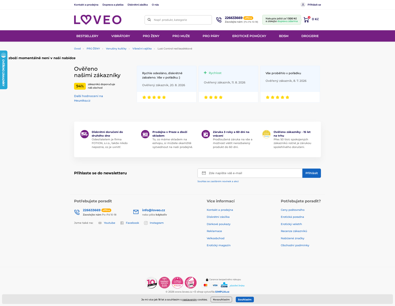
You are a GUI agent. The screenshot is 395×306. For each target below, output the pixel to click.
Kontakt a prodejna (86, 4)
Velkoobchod (215, 238)
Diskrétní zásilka (138, 4)
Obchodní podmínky (295, 245)
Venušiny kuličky (116, 48)
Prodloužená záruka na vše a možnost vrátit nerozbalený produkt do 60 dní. (232, 143)
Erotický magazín (219, 245)
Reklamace (214, 231)
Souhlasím (245, 299)
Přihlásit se (314, 4)
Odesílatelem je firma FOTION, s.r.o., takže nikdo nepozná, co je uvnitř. (110, 143)
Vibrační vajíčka (142, 48)
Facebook (132, 222)
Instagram (157, 222)
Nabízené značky (292, 238)
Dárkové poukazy (218, 224)
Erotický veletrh (291, 224)
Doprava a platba (112, 4)
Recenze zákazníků (294, 231)
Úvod (77, 48)
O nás (155, 4)
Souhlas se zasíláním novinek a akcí (218, 181)
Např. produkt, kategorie (170, 19)
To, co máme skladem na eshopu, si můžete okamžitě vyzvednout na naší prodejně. (172, 143)
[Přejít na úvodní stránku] (97, 20)
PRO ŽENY (93, 48)
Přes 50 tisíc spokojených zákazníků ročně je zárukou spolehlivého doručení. (292, 143)
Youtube (109, 222)
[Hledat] (149, 20)
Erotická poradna (292, 216)
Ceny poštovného (292, 209)
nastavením (189, 299)
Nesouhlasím (221, 299)
